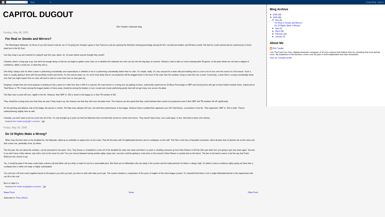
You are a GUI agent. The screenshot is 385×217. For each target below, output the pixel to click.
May (277, 20)
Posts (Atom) (22, 198)
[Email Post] (43, 121)
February (279, 34)
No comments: (36, 186)
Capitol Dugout (38, 14)
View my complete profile (281, 58)
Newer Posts (9, 192)
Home (131, 192)
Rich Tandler (278, 48)
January (279, 36)
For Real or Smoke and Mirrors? (28, 38)
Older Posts (253, 192)
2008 (275, 14)
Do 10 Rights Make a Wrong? (26, 133)
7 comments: (36, 121)
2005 (275, 17)
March (278, 31)
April (277, 28)
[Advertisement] (283, 71)
